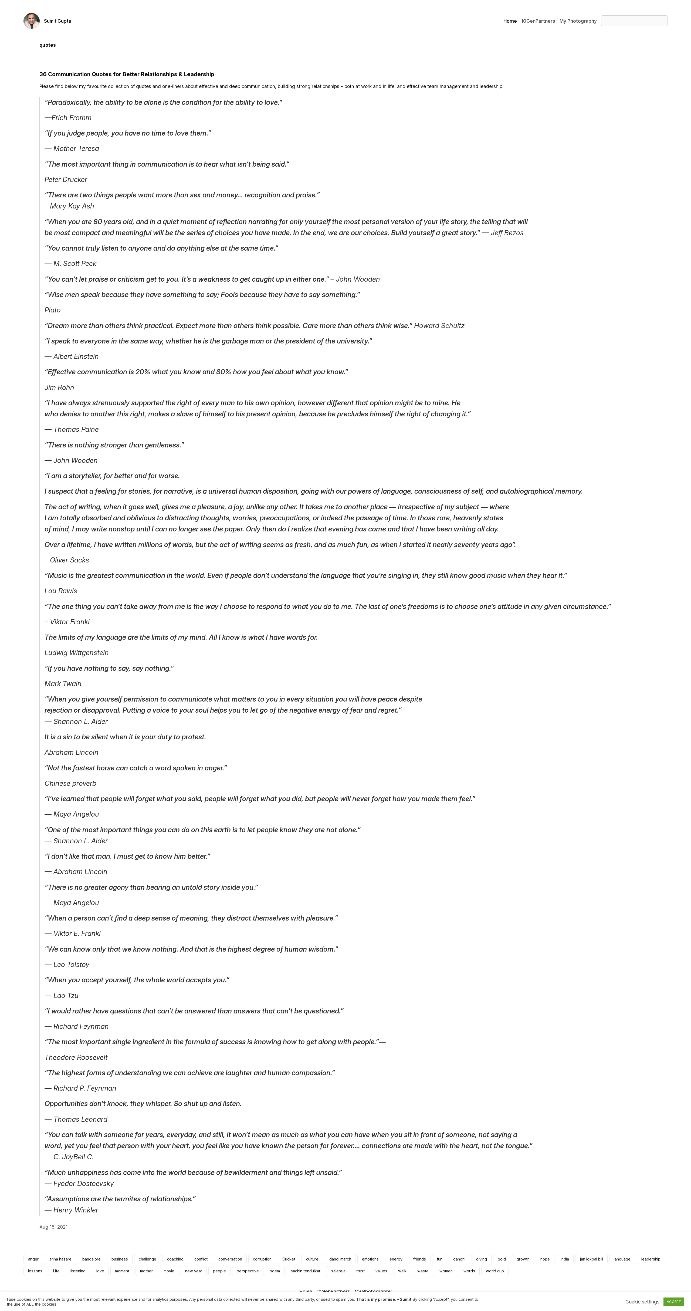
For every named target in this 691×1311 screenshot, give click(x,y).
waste (423, 1271)
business (119, 1259)
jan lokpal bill (591, 1259)
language (622, 1259)
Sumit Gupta (57, 21)
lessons (35, 1271)
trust (360, 1271)
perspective (248, 1271)
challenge (147, 1259)
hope (545, 1259)
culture (312, 1259)
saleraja (338, 1271)
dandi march (340, 1259)
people (219, 1271)
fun (439, 1259)
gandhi (459, 1259)
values (381, 1271)
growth (523, 1259)
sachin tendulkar (305, 1271)
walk (402, 1271)
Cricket (288, 1259)
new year (193, 1271)
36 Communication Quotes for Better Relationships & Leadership (126, 74)
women (446, 1271)
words (469, 1271)
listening (78, 1271)
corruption (262, 1259)
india (565, 1259)
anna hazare (60, 1259)
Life (56, 1271)
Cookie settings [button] (642, 1301)
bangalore (91, 1259)
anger (33, 1259)
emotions (370, 1259)
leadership (650, 1259)
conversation (230, 1259)
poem (275, 1271)
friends (419, 1259)
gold (502, 1259)
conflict (201, 1259)
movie (169, 1271)
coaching (175, 1259)
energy (395, 1259)
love (100, 1271)
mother (146, 1271)
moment (122, 1271)
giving (481, 1259)
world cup (495, 1271)
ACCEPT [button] (674, 1301)
